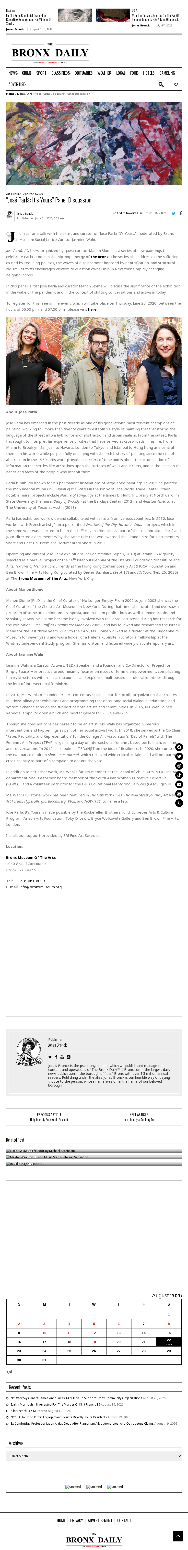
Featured (28, 194)
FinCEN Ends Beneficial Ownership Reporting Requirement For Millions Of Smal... (28, 19)
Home (10, 93)
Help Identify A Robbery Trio (139, 1119)
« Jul (9, 1372)
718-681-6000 (32, 880)
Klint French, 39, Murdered (29, 1411)
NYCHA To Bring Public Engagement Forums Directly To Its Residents (59, 1417)
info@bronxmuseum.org (40, 886)
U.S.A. (135, 10)
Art (29, 93)
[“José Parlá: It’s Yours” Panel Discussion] (94, 143)
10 (44, 1333)
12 (94, 1333)
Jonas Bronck (15, 29)
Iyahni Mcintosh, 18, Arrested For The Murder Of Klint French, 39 (55, 1404)
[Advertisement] (94, 1237)
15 (169, 1333)
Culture (16, 194)
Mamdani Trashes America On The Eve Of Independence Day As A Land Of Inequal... (156, 17)
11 (69, 1333)
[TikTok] (179, 775)
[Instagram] (179, 766)
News (21, 93)
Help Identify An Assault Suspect (49, 1119)
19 (94, 1342)
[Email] (179, 794)
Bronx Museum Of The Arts (31, 857)
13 (119, 1333)
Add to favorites (127, 213)
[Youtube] (179, 784)
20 (119, 1342)
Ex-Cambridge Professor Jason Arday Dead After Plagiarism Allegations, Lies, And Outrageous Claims (82, 1423)
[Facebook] (179, 747)
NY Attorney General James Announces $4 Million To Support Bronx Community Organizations (76, 1398)
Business (10, 10)
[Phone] (179, 803)
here (92, 309)
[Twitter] (179, 756)
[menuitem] (13, 73)
